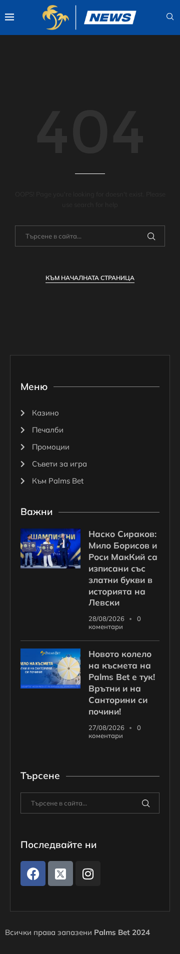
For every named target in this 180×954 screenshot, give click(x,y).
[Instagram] (88, 873)
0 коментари (114, 622)
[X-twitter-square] (60, 873)
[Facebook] (33, 873)
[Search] (170, 17)
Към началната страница (90, 278)
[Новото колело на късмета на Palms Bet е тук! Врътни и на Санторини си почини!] (50, 668)
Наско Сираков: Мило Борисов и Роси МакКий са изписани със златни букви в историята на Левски (123, 568)
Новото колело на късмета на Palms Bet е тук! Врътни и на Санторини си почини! (121, 682)
